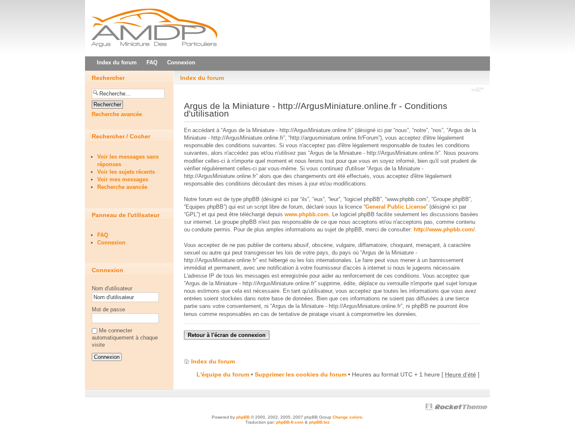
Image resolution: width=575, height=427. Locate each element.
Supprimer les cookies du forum (300, 374)
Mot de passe (108, 309)
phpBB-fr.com (289, 422)
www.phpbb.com (307, 214)
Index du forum (202, 77)
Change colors (347, 417)
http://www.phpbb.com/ (444, 229)
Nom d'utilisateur (112, 288)
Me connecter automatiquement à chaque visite (125, 337)
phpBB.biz (319, 422)
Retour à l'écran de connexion (227, 335)
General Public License (395, 207)
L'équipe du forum (223, 374)
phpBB (243, 417)
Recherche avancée (117, 114)
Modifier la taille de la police (477, 90)
